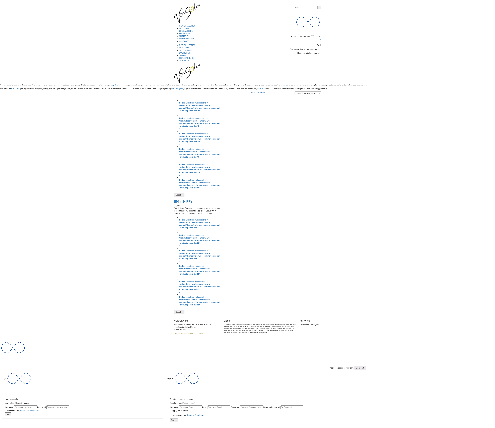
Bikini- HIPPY (183, 201)
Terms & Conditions (195, 415)
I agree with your (188, 415)
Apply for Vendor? (180, 410)
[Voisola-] (187, 13)
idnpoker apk (116, 85)
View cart (360, 367)
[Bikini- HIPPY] (174, 97)
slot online (15, 89)
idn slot (260, 89)
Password (41, 407)
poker (154, 85)
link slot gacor (177, 89)
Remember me (13, 410)
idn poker (287, 85)
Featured (256, 92)
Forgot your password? (29, 410)
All (249, 92)
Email (204, 407)
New (263, 92)
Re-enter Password (271, 407)
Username (9, 407)
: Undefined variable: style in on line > (199, 107)
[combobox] (308, 93)
